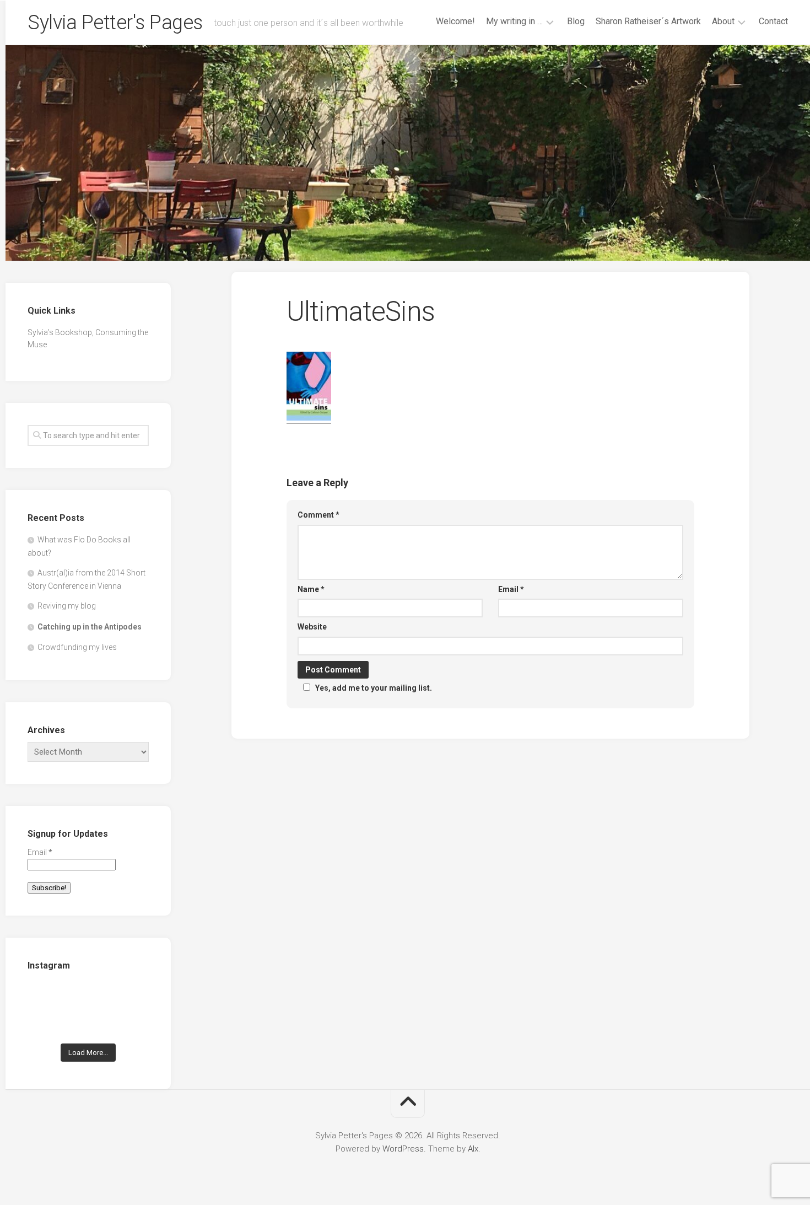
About (723, 21)
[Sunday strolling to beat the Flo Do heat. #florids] (88, 997)
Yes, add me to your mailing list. (373, 688)
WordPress (403, 1149)
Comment (318, 514)
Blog (576, 21)
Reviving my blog (66, 605)
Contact (773, 21)
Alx (473, 1149)
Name (311, 589)
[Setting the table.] (130, 1024)
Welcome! (455, 21)
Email (511, 589)
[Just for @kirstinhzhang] (88, 1024)
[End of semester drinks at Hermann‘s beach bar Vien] (130, 997)
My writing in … (514, 21)
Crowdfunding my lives (77, 647)
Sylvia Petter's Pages (115, 22)
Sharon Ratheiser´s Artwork (648, 21)
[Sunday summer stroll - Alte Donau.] (46, 1024)
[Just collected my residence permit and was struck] (46, 997)
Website (312, 626)
